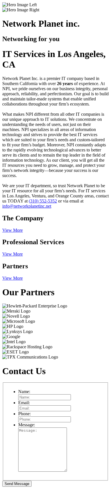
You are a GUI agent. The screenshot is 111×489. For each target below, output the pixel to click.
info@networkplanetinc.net (26, 206)
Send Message (17, 484)
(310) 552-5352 (43, 201)
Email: (24, 402)
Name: (24, 391)
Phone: (24, 413)
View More (12, 230)
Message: (26, 424)
